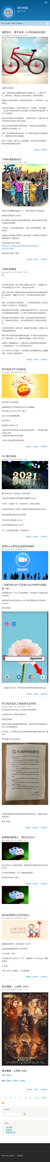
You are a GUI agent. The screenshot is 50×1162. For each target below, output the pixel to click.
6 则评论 (35, 359)
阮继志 (8, 1080)
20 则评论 (35, 977)
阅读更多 (37, 150)
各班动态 (9, 1130)
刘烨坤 (15, 1080)
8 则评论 (35, 259)
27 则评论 (35, 883)
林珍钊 (8, 1075)
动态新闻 (9, 1127)
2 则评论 (35, 694)
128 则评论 (35, 827)
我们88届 (22, 8)
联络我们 (20, 1155)
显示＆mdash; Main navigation (12, 23)
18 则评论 (35, 446)
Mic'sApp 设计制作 (8, 1155)
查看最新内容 (10, 1132)
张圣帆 (22, 1080)
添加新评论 (44, 149)
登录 (46, 2)
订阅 (3, 1103)
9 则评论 (35, 1089)
